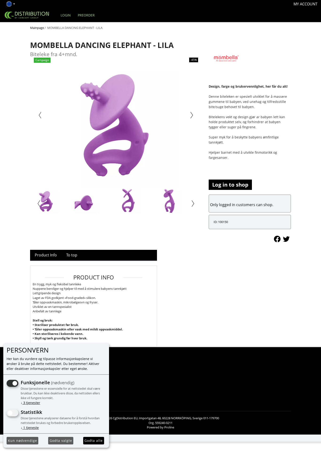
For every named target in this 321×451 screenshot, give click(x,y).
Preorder (86, 15)
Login (66, 15)
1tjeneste (30, 427)
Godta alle (93, 440)
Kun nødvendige (22, 440)
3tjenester (30, 402)
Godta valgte (61, 440)
